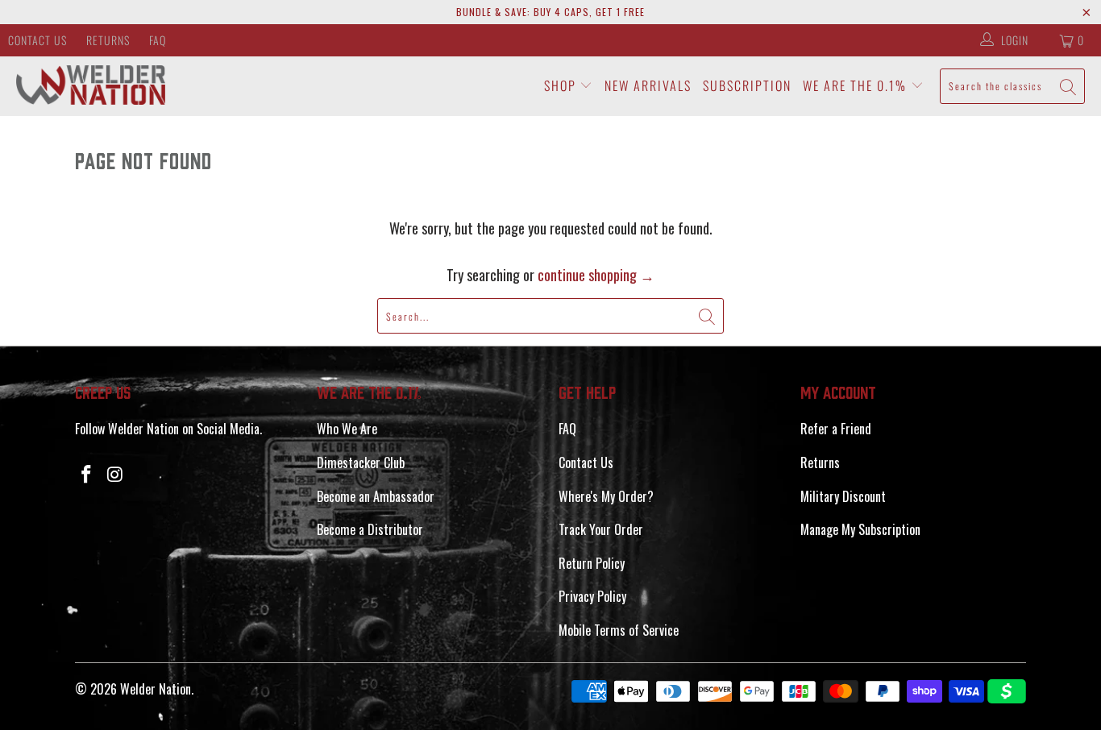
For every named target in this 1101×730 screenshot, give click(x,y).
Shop (562, 85)
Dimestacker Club (361, 462)
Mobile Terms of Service (619, 630)
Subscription (747, 85)
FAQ (157, 39)
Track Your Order (601, 529)
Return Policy (592, 563)
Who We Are (347, 428)
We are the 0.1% (857, 85)
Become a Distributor (370, 529)
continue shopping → (596, 274)
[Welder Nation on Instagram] (116, 473)
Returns (108, 39)
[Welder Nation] (90, 85)
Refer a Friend (835, 428)
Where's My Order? (606, 496)
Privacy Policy (592, 596)
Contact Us (37, 39)
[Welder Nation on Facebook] (87, 473)
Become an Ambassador (375, 496)
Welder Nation (155, 689)
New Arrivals (648, 85)
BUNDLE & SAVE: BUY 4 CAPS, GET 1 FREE (550, 12)
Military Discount (843, 496)
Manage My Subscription (860, 529)
